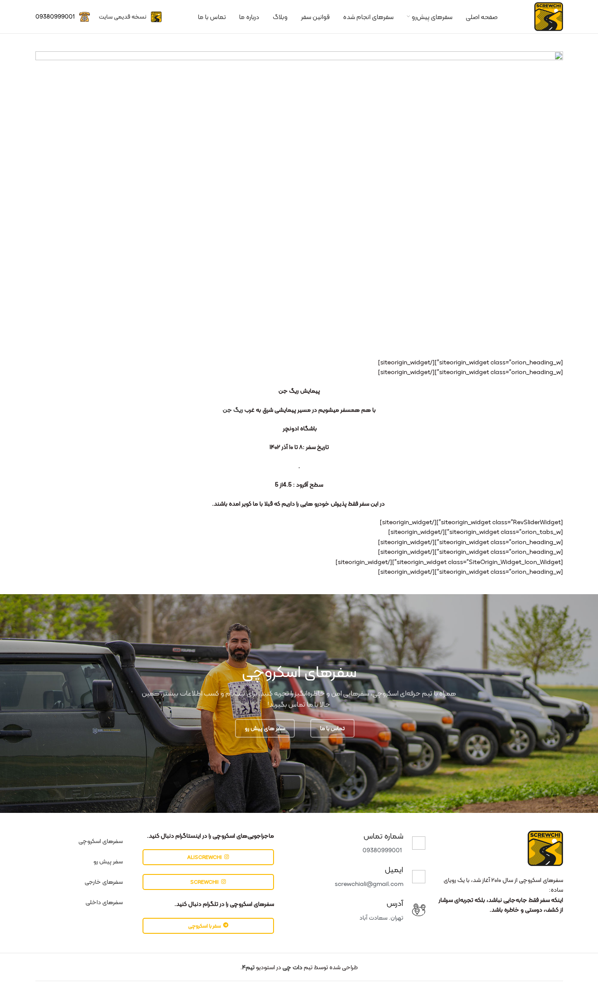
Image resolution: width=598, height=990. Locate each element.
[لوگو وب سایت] (548, 16)
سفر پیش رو (108, 861)
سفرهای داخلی (104, 902)
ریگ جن (233, 409)
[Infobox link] (130, 17)
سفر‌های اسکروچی (100, 840)
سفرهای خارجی (104, 881)
